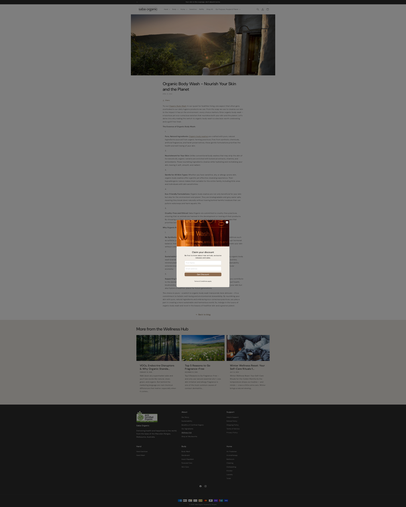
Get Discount (203, 274)
